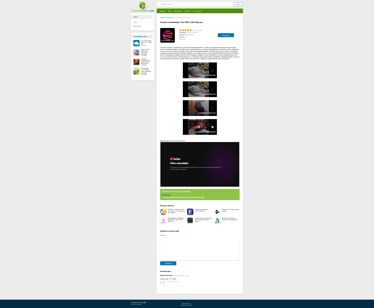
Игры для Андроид (138, 303)
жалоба (176, 281)
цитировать (169, 281)
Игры (135, 22)
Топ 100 (187, 11)
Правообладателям (186, 305)
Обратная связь (186, 303)
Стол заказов (197, 11)
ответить (162, 281)
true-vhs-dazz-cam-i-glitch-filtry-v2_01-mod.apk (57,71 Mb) (183, 197)
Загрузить (226, 35)
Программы (137, 26)
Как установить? (166, 195)
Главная (162, 11)
